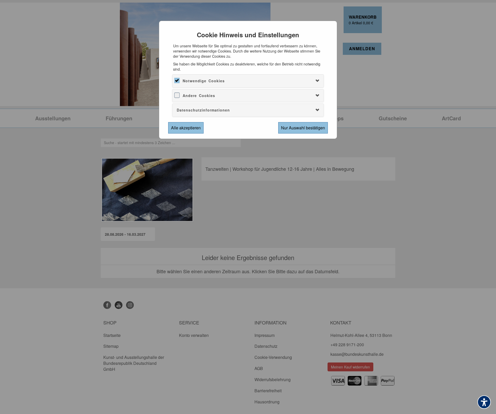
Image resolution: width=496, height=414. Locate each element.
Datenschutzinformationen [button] (203, 110)
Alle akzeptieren (186, 128)
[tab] (247, 81)
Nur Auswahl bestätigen (303, 128)
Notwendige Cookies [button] (204, 80)
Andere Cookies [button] (199, 95)
